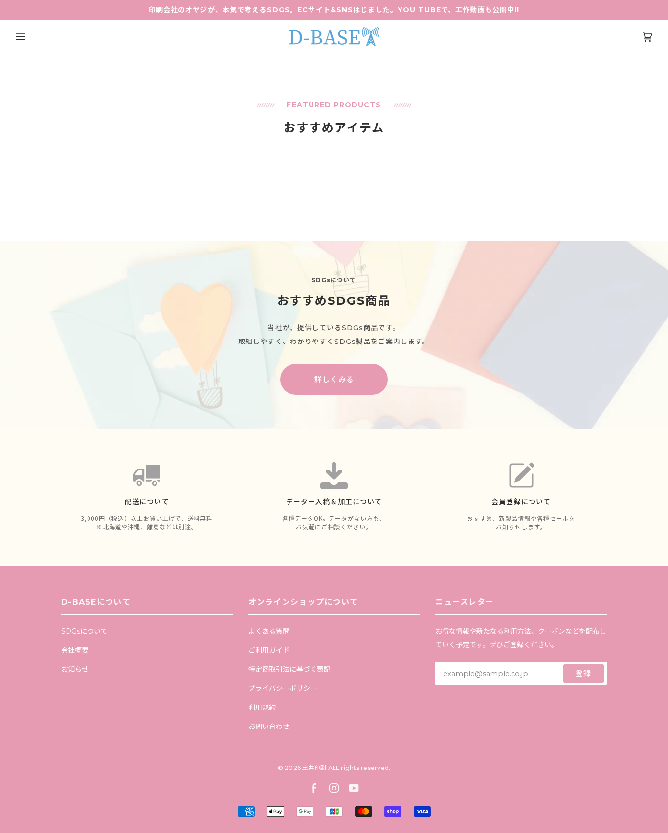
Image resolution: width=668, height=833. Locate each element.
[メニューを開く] (30, 37)
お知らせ (75, 669)
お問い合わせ (268, 726)
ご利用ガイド (268, 650)
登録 (583, 673)
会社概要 (75, 650)
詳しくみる (334, 379)
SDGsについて (84, 631)
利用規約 (262, 707)
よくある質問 (268, 631)
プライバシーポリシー (282, 688)
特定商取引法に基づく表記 (289, 669)
